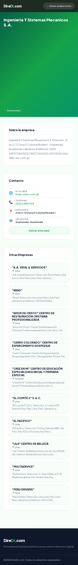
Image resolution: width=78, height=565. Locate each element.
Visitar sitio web (39, 230)
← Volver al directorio (58, 6)
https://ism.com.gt (27, 194)
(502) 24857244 (24, 203)
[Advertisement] (39, 68)
